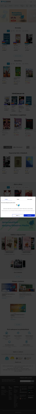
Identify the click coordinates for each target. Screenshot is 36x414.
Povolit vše (29, 215)
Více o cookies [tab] (29, 199)
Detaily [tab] (18, 199)
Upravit (17, 215)
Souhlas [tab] (6, 199)
